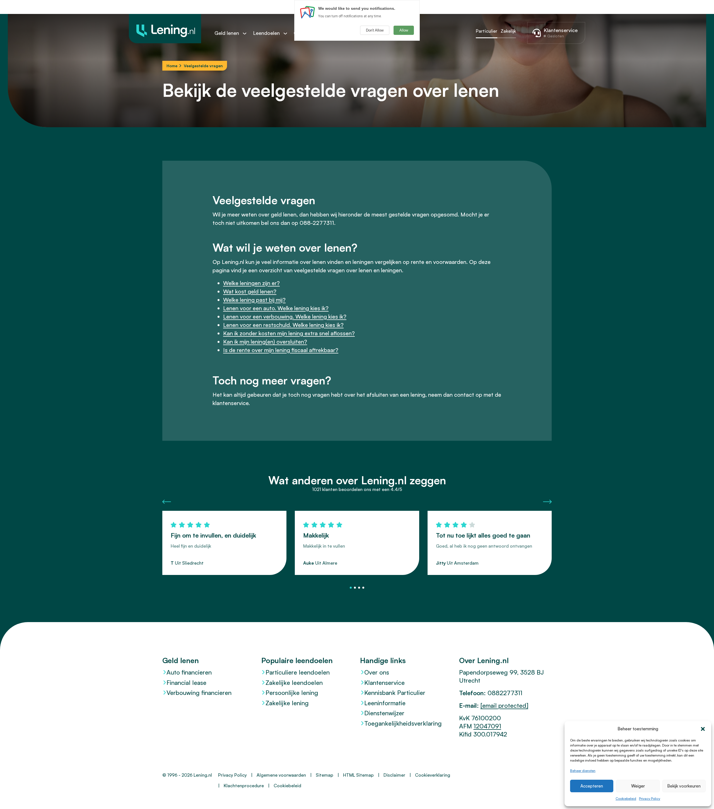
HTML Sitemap (358, 775)
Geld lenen (226, 33)
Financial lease (186, 682)
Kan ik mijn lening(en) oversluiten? (265, 341)
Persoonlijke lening (292, 692)
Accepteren (591, 786)
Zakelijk (508, 31)
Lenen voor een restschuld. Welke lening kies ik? (283, 324)
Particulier (486, 31)
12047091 (487, 726)
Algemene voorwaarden (281, 775)
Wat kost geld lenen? (249, 291)
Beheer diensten (582, 771)
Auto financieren (189, 672)
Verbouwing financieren (199, 692)
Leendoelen (266, 33)
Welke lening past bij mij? (254, 299)
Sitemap (324, 775)
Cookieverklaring (432, 775)
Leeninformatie (385, 703)
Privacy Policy (649, 798)
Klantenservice (384, 682)
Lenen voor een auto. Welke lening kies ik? (276, 308)
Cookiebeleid (626, 798)
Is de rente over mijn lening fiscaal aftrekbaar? (280, 349)
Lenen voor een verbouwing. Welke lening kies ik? (284, 316)
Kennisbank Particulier (394, 692)
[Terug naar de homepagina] (165, 28)
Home (172, 65)
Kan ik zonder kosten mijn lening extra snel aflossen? (289, 333)
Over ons (376, 672)
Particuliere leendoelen (298, 672)
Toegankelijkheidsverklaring (403, 723)
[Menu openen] (247, 33)
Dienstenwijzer (384, 713)
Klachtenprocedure (244, 785)
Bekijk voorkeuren (684, 786)
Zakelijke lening (287, 703)
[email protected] (504, 705)
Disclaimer (394, 775)
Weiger (638, 786)
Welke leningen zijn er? (251, 283)
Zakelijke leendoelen (294, 682)
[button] (703, 729)
